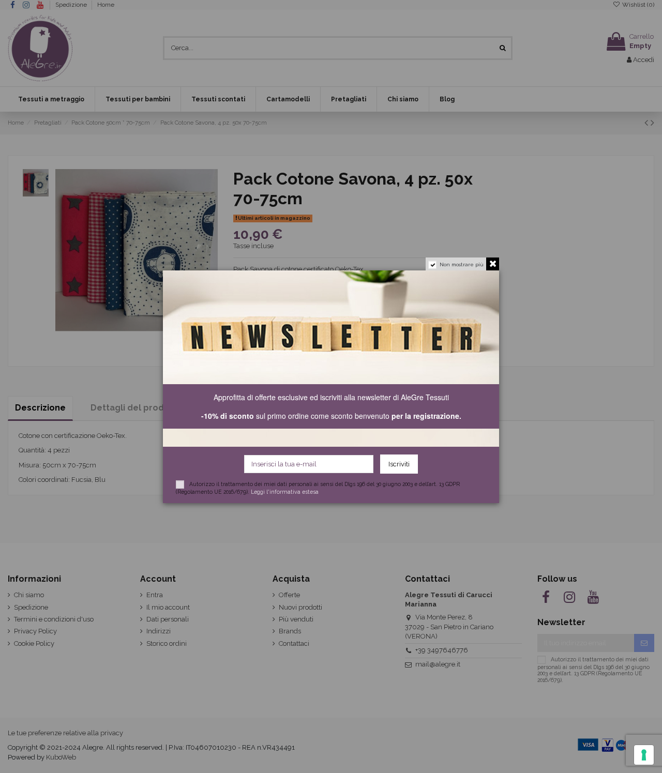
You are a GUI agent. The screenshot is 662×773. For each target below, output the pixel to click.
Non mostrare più (462, 264)
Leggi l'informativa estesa (285, 492)
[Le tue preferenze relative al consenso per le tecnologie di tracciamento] (644, 755)
